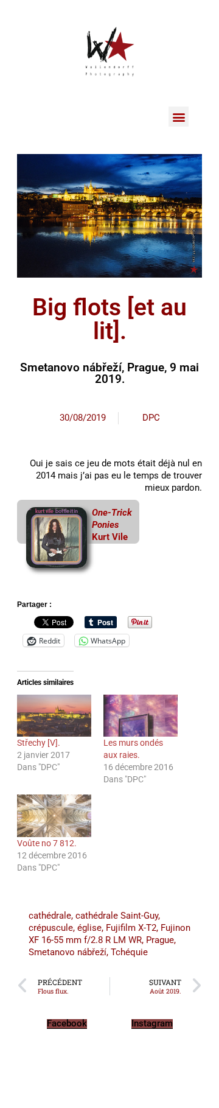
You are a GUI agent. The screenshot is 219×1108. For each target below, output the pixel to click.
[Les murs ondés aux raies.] (140, 716)
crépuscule (51, 927)
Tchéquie (129, 952)
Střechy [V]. (38, 743)
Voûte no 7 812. (47, 843)
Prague (160, 939)
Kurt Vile (110, 536)
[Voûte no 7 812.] (54, 815)
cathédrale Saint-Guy (116, 915)
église (89, 927)
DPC (151, 417)
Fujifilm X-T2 (131, 927)
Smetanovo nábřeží (67, 952)
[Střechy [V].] (54, 716)
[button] (179, 117)
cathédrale (50, 915)
